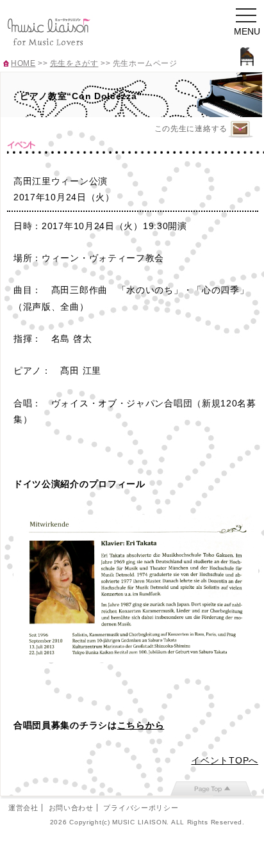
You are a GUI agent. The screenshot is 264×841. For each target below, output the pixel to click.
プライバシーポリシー (140, 808)
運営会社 (23, 808)
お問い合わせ (71, 808)
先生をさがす (74, 63)
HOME (23, 63)
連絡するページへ (240, 129)
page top (211, 788)
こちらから (141, 725)
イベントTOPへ (224, 760)
